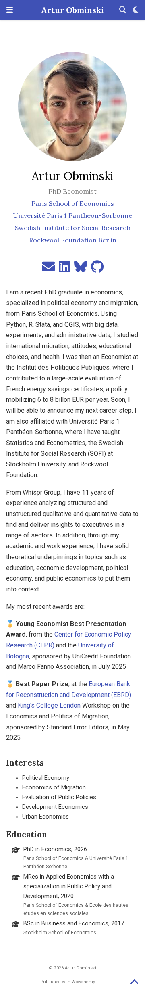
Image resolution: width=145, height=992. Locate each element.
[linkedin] (64, 269)
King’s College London (49, 705)
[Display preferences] (136, 10)
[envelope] (48, 269)
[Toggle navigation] (9, 10)
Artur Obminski (72, 10)
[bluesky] (80, 269)
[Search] (122, 10)
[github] (97, 269)
